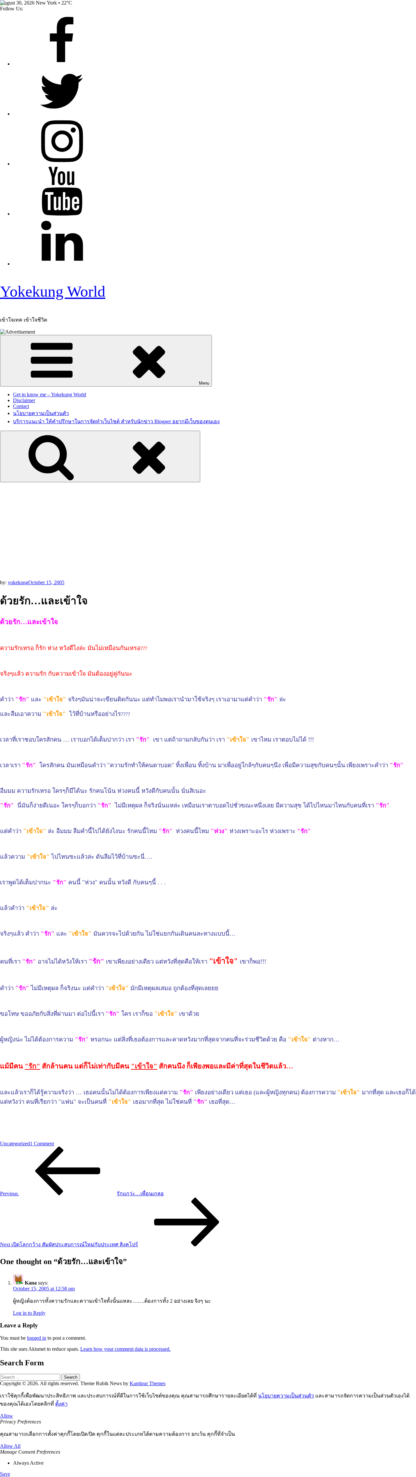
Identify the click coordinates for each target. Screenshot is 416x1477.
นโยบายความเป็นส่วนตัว (41, 413)
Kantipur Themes (147, 1383)
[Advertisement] (208, 531)
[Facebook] (61, 64)
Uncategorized (15, 1143)
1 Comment (42, 1143)
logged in (36, 1338)
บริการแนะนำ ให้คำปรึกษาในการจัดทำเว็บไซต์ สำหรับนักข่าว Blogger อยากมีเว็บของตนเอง (116, 421)
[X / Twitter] (61, 114)
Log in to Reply (29, 1313)
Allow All (10, 1446)
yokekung (18, 582)
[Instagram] (61, 163)
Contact (21, 406)
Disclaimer (24, 400)
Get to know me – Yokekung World (49, 394)
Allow (6, 1416)
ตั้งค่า (61, 1404)
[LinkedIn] (61, 263)
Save (5, 1474)
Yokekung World (52, 291)
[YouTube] (61, 213)
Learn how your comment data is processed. (125, 1349)
